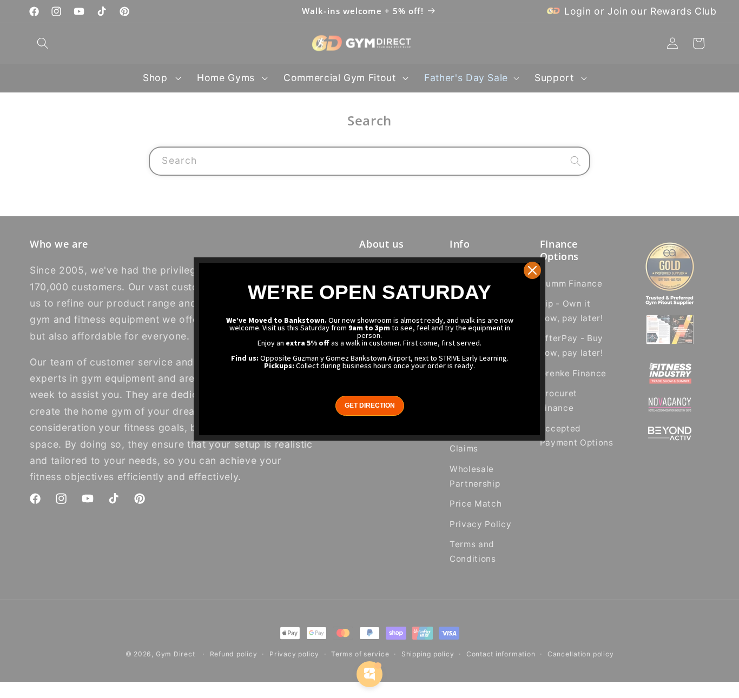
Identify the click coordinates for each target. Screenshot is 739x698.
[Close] (532, 270)
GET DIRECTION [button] (370, 405)
